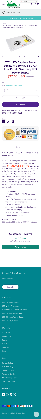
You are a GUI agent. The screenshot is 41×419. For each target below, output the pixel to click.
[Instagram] (7, 394)
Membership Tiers (9, 378)
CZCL (5, 82)
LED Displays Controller (11, 302)
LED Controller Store (19, 413)
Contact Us (6, 336)
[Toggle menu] (3, 4)
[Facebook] (3, 394)
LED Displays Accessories (12, 313)
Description (20, 147)
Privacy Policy (7, 363)
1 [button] (16, 56)
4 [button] (24, 56)
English (24, 1)
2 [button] (19, 56)
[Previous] (3, 56)
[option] (20, 18)
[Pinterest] (11, 394)
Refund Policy (7, 367)
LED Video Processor (10, 306)
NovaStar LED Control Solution (14, 310)
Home (4, 23)
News (4, 344)
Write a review (20, 247)
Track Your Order (8, 381)
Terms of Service (8, 374)
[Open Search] (4, 12)
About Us (6, 333)
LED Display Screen (10, 321)
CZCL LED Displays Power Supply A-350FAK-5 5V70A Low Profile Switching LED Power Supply (19, 27)
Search (5, 340)
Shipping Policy (8, 370)
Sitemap (5, 347)
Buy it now (20, 104)
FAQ (4, 351)
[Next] (38, 56)
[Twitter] (14, 394)
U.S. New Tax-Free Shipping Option (20, 18)
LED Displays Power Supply (14, 85)
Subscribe (10, 287)
